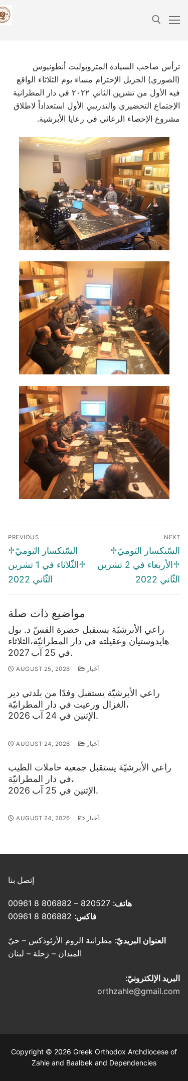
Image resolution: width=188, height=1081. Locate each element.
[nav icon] (174, 20)
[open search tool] (156, 19)
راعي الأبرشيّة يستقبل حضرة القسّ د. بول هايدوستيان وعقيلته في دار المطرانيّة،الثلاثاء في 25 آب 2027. (88, 641)
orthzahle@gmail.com (138, 991)
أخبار (92, 668)
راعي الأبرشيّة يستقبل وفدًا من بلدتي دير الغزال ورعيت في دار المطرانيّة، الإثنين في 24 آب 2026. (84, 704)
